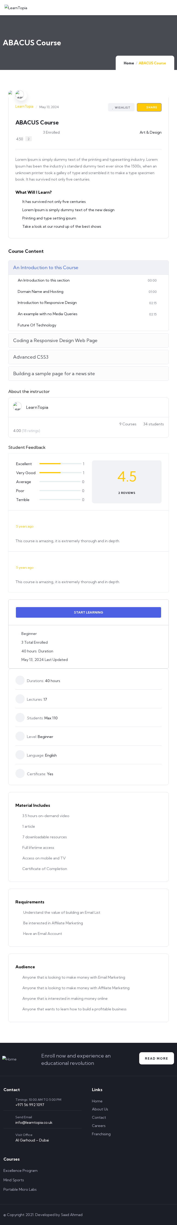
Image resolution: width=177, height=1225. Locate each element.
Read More (156, 1058)
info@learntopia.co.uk (34, 1122)
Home (129, 63)
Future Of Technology (37, 325)
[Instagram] (157, 1214)
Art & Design (151, 132)
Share (151, 107)
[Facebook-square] (144, 1214)
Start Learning (88, 612)
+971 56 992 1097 (29, 1104)
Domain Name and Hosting (40, 291)
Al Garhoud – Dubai (32, 1140)
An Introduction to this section (44, 280)
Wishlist (122, 107)
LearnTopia (24, 106)
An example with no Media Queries (47, 313)
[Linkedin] (171, 1214)
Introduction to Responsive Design (47, 302)
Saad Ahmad (72, 1214)
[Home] (9, 1059)
